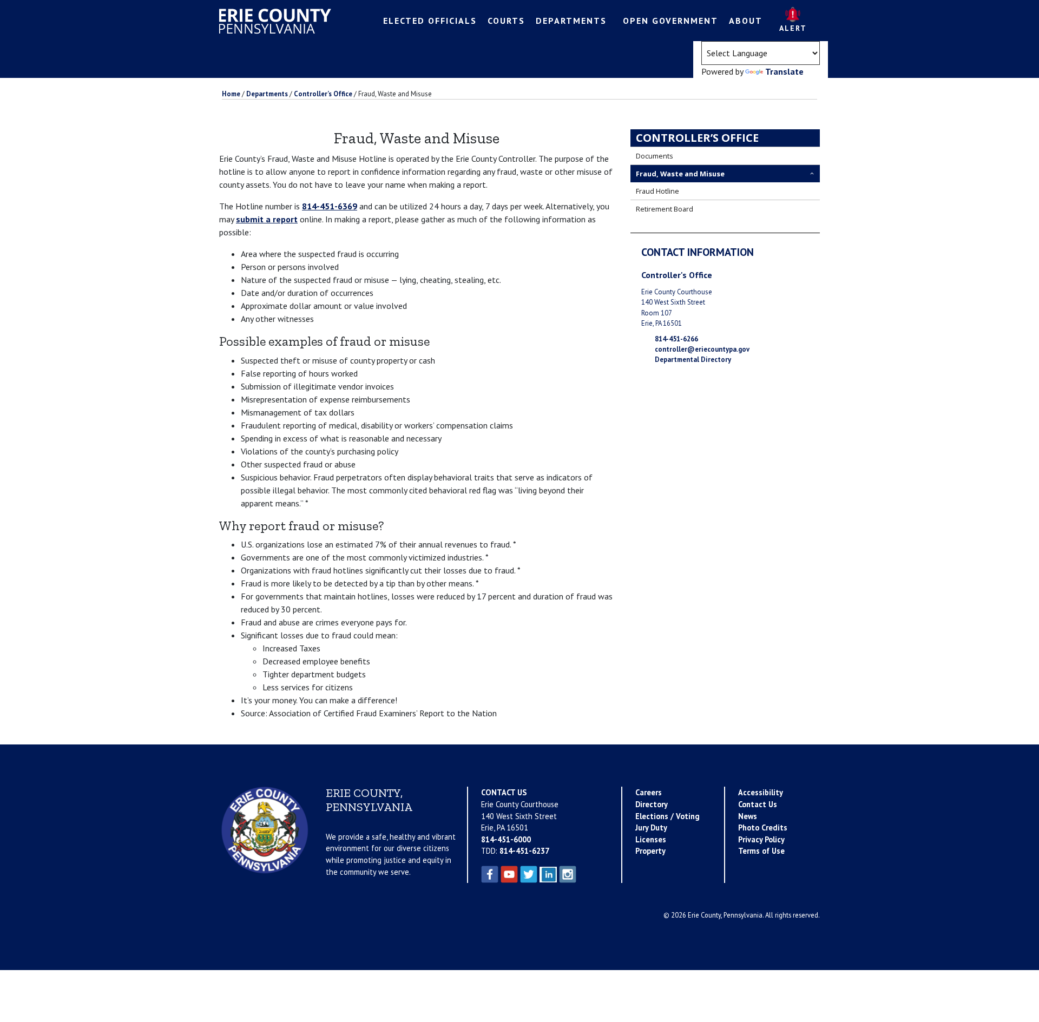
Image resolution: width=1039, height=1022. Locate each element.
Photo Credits (762, 827)
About (745, 20)
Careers (648, 792)
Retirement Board (664, 209)
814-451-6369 (329, 206)
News (747, 816)
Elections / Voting (667, 816)
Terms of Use (761, 851)
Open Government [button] (670, 20)
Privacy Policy (761, 839)
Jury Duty (651, 827)
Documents (654, 156)
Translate (784, 71)
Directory (651, 804)
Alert (793, 28)
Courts (506, 20)
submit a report (267, 219)
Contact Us (757, 804)
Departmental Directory (693, 359)
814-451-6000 (506, 839)
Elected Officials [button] (430, 20)
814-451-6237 (524, 851)
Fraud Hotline (657, 191)
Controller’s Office (697, 137)
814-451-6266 (676, 339)
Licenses (650, 839)
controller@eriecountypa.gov (702, 349)
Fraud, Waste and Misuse (680, 174)
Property (650, 851)
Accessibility (760, 792)
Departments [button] (571, 20)
